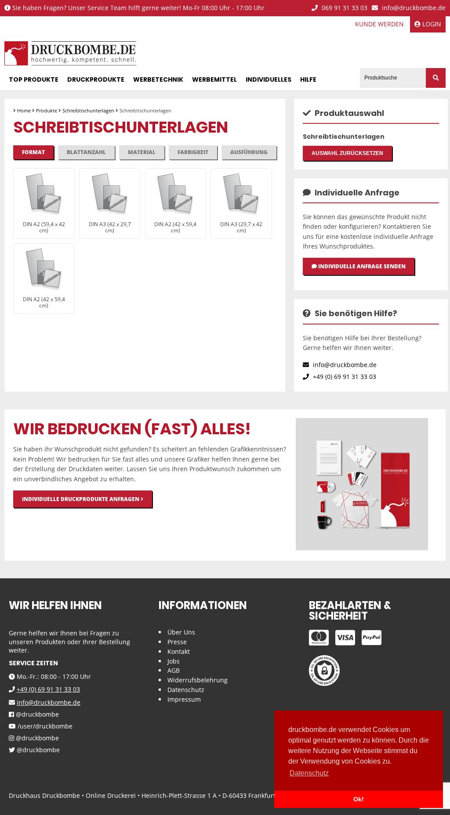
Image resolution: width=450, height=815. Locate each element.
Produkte (46, 110)
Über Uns (181, 632)
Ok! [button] (358, 799)
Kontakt (178, 651)
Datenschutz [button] (309, 773)
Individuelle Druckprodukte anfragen (81, 499)
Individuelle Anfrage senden (361, 266)
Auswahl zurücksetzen (347, 153)
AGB (173, 670)
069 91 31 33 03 (343, 8)
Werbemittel (214, 79)
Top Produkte (33, 79)
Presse (177, 642)
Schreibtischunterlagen (88, 110)
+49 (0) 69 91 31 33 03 (343, 376)
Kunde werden (379, 24)
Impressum (184, 699)
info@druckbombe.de (413, 8)
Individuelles (268, 79)
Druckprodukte (95, 79)
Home (24, 110)
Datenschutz (185, 689)
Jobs (173, 661)
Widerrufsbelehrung (197, 680)
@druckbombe (36, 714)
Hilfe (308, 79)
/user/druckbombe (44, 726)
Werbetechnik (158, 79)
